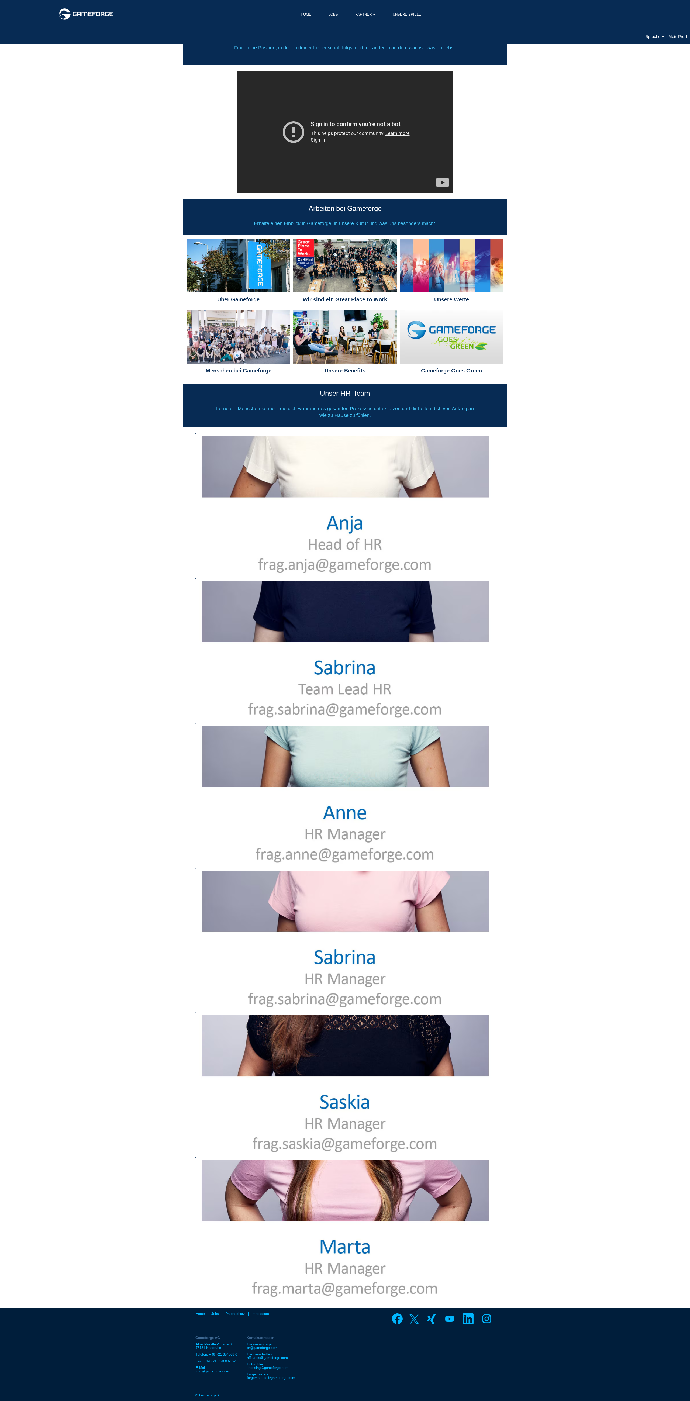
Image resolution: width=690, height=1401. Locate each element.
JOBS (333, 14)
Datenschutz (235, 1314)
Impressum (260, 1314)
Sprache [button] (653, 36)
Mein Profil (677, 36)
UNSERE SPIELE (407, 14)
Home (200, 1314)
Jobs (215, 1314)
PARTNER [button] (364, 14)
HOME (306, 14)
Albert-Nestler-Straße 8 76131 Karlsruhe (214, 1346)
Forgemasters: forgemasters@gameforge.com (271, 1376)
